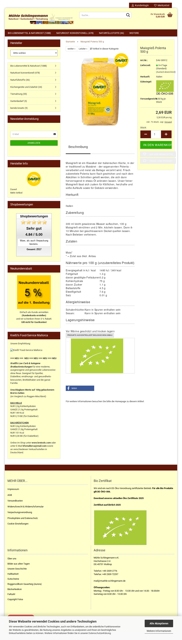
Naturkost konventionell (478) (75, 33)
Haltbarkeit (12, 574)
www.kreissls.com (41, 442)
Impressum (13, 489)
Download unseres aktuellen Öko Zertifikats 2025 (119, 498)
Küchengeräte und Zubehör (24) (26, 87)
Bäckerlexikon (14, 589)
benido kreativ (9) (19, 108)
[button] (80, 388)
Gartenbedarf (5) (18, 101)
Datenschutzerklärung (100, 633)
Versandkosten (15, 500)
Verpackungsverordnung (19, 512)
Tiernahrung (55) (18, 94)
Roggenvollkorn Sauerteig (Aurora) (24, 584)
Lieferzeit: (145, 65)
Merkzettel (163, 5)
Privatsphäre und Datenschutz (22, 518)
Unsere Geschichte (17, 568)
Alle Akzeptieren (159, 623)
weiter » (71, 48)
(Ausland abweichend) (166, 72)
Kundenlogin (141, 5)
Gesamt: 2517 (34, 249)
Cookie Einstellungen (17, 523)
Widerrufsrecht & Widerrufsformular (25, 506)
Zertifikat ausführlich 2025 (107, 504)
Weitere (134, 33)
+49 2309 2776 (109, 571)
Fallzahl (11, 594)
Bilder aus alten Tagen (18, 563)
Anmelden (34, 143)
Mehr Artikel (16, 192)
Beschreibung (78, 147)
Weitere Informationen (159, 630)
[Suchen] (128, 15)
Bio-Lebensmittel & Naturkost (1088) (29, 33)
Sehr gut (34, 228)
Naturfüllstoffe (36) (111, 33)
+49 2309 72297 (110, 574)
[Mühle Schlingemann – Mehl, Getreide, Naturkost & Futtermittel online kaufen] (40, 18)
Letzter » (83, 48)
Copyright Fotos (15, 599)
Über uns (11, 558)
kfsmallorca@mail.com (35, 446)
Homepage (120, 401)
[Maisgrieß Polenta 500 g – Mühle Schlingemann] (100, 91)
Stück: (143, 127)
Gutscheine (13, 579)
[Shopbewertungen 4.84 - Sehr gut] (34, 222)
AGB (9, 495)
